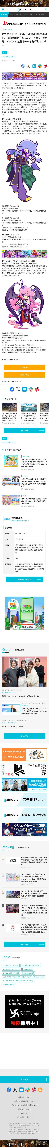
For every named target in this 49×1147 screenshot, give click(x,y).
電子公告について (24, 1109)
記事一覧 (4, 15)
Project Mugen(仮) (28, 973)
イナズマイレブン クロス (10, 965)
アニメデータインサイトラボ (31, 965)
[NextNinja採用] (24, 1011)
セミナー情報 (40, 15)
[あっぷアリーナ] (24, 613)
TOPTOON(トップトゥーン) (11, 969)
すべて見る (24, 430)
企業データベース (15, 15)
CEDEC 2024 (28, 969)
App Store (24, 367)
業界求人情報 (28, 15)
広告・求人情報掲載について (24, 1101)
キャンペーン (7, 29)
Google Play (24, 375)
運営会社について (24, 1097)
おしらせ (24, 1113)
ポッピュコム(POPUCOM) (11, 973)
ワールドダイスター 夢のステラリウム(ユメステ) (18, 981)
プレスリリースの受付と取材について (24, 1105)
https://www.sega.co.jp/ (19, 520)
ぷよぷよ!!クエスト (9, 56)
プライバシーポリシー (24, 1117)
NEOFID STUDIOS (8, 985)
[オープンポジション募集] (24, 23)
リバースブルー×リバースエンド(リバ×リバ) (17, 977)
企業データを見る (24, 579)
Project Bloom (39, 977)
